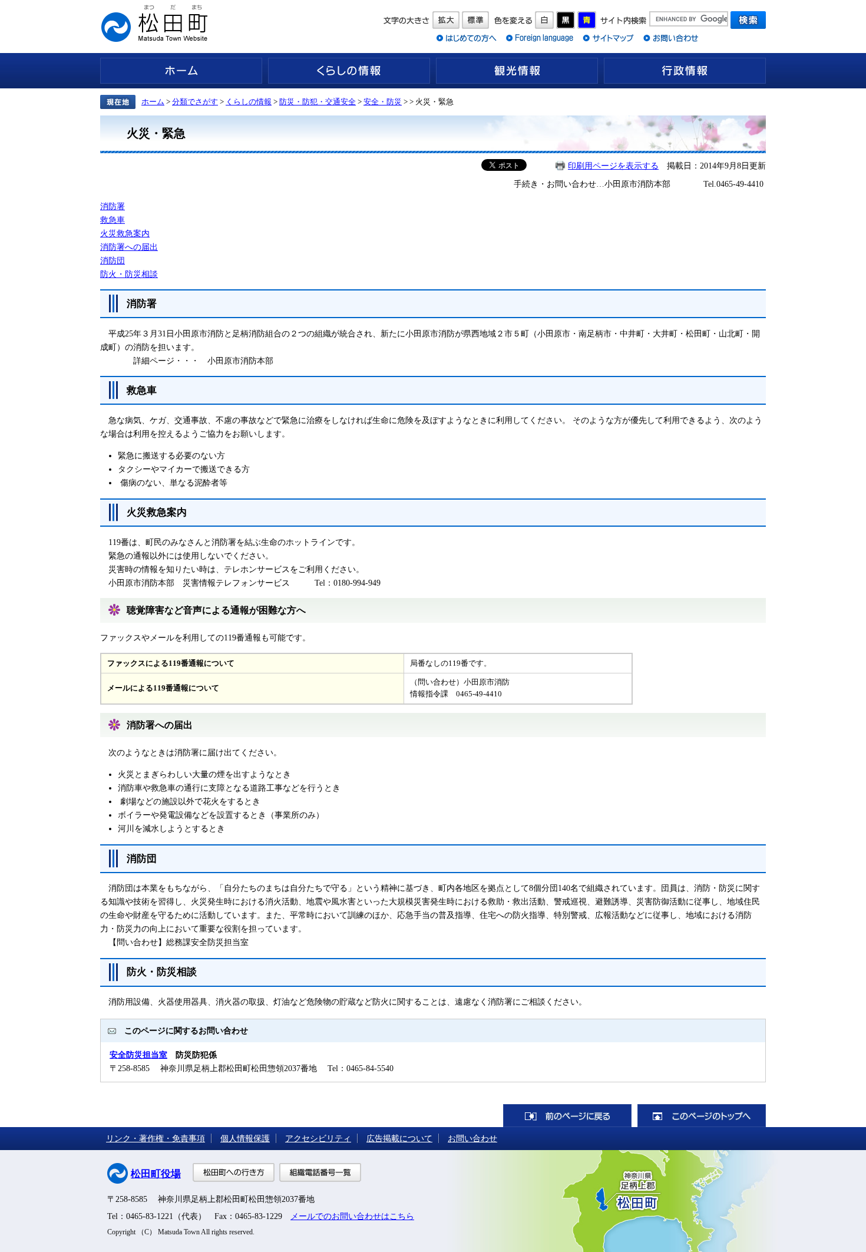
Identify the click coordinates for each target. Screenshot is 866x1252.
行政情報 (685, 71)
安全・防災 (382, 101)
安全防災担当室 (138, 1054)
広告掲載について (399, 1138)
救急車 (112, 219)
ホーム (181, 71)
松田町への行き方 (234, 1172)
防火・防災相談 (129, 274)
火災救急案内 (125, 233)
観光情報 (517, 71)
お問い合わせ (472, 1138)
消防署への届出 (129, 247)
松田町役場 (156, 1174)
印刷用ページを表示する (613, 165)
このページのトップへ (701, 1115)
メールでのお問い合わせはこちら (352, 1216)
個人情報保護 (245, 1138)
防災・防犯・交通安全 (317, 101)
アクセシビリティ (318, 1138)
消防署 (112, 206)
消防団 (112, 260)
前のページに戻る (567, 1115)
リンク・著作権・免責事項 (155, 1138)
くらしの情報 (349, 71)
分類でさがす (195, 101)
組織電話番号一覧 (320, 1172)
